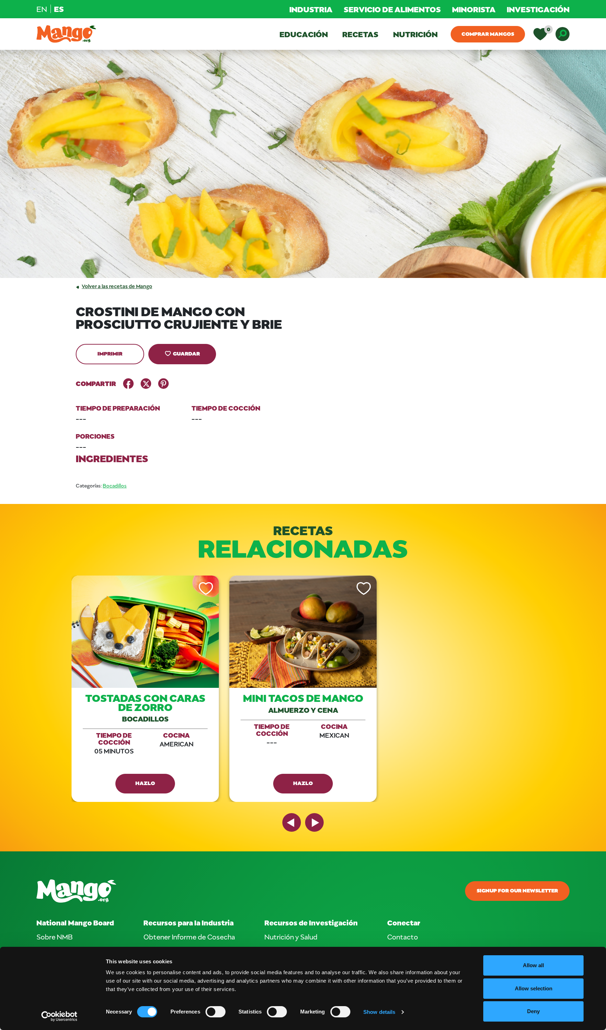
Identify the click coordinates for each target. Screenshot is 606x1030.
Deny (533, 1011)
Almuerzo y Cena (303, 710)
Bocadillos (115, 486)
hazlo (145, 783)
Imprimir (109, 353)
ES (59, 8)
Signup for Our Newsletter (517, 890)
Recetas (360, 34)
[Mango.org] (212, 891)
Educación (304, 34)
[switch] (215, 1011)
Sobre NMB (54, 936)
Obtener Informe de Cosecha (189, 936)
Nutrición (415, 34)
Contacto (402, 936)
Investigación (538, 9)
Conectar (403, 922)
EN (41, 8)
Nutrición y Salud (290, 936)
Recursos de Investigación (311, 922)
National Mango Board (75, 922)
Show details (379, 1012)
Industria (310, 9)
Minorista (474, 9)
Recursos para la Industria (188, 922)
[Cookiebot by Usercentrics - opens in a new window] (59, 1016)
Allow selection (533, 988)
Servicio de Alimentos (392, 9)
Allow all (533, 965)
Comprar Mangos (488, 33)
